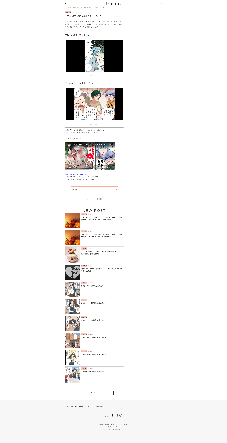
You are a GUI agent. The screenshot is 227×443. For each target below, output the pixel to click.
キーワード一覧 (119, 426)
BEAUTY (82, 406)
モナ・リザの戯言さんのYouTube (76, 175)
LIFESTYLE (91, 406)
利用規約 (107, 424)
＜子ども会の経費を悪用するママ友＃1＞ (89, 7)
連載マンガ (75, 7)
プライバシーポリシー (109, 426)
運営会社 (101, 424)
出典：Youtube (94, 75)
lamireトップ (68, 7)
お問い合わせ (100, 406)
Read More (94, 392)
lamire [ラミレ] (113, 3)
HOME (67, 406)
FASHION (74, 406)
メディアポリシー (123, 424)
